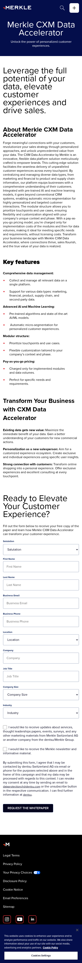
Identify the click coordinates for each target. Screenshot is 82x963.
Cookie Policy (50, 947)
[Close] (77, 930)
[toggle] (74, 8)
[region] (41, 943)
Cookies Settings (41, 955)
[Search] (62, 8)
